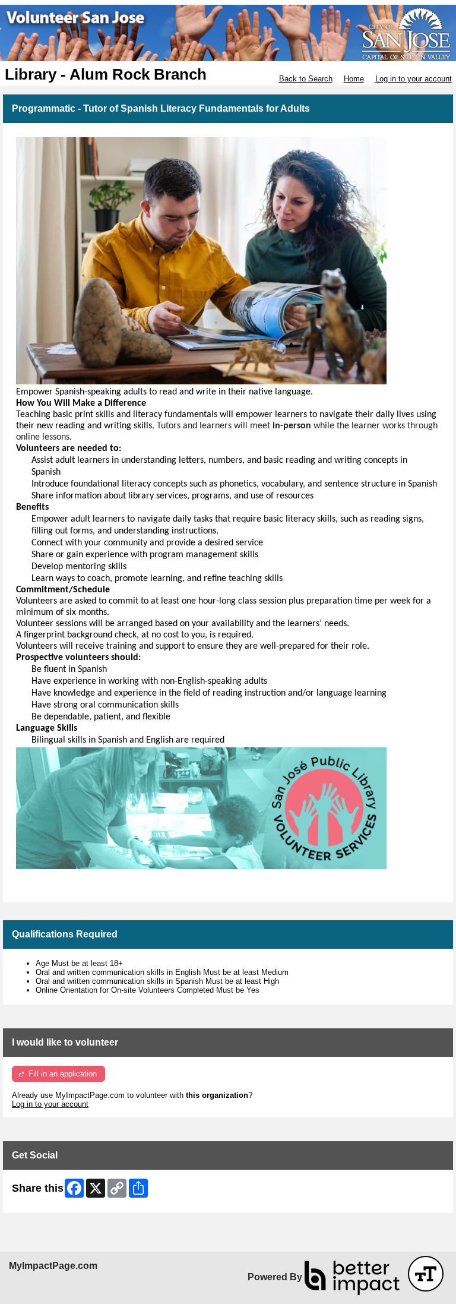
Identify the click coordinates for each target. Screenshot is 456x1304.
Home (354, 78)
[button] (426, 1274)
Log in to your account (413, 78)
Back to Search (305, 78)
